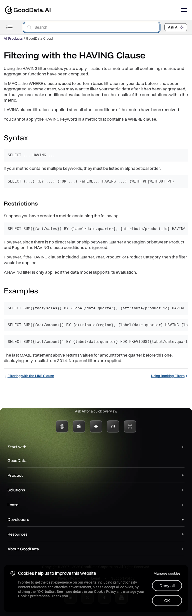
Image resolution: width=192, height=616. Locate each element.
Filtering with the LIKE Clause (31, 376)
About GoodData (23, 548)
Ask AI (173, 27)
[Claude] (79, 426)
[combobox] (92, 27)
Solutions (16, 489)
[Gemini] (96, 426)
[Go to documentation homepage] (27, 10)
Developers (18, 519)
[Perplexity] (130, 426)
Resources (18, 534)
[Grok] (113, 426)
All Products (13, 38)
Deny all (167, 585)
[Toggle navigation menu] (9, 27)
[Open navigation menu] (184, 10)
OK (167, 600)
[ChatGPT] (62, 426)
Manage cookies (167, 573)
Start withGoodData (17, 453)
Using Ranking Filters (167, 376)
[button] (33, 138)
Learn (13, 504)
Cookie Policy (105, 591)
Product (15, 475)
